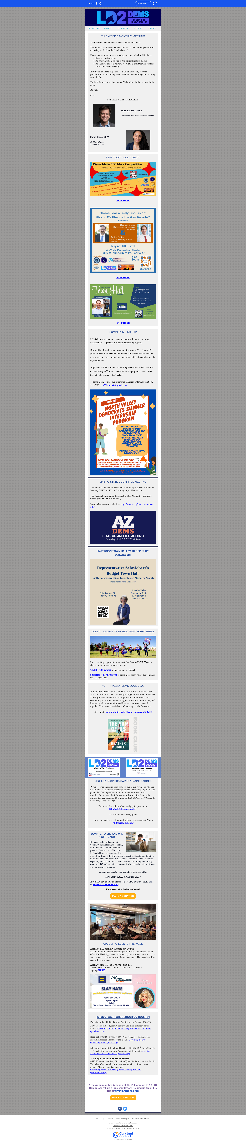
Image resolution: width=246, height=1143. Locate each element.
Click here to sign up (100, 669)
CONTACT (152, 28)
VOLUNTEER (123, 28)
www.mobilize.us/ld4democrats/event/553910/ (128, 712)
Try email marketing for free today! (123, 1139)
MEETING (138, 28)
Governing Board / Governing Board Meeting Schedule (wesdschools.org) (115, 1071)
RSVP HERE (123, 200)
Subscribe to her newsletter (103, 674)
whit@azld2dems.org (123, 822)
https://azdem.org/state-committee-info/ (121, 505)
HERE (101, 970)
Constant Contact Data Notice (123, 1126)
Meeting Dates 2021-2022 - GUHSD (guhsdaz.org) (120, 1052)
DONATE (108, 28)
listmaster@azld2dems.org (121, 1129)
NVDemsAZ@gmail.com (114, 385)
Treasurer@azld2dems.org (106, 884)
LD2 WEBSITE (94, 28)
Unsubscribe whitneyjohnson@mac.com (123, 1123)
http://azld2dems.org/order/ (122, 809)
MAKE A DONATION (123, 896)
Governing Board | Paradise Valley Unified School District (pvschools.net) (120, 1030)
